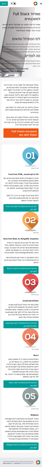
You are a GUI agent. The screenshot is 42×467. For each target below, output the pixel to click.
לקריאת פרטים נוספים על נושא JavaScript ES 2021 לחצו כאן (21, 324)
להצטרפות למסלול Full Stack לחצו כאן (24, 133)
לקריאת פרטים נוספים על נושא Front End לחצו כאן (21, 208)
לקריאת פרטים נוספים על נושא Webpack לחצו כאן (21, 446)
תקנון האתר (17, 463)
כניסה (4, 3)
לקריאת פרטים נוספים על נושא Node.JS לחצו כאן (22, 270)
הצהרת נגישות (6, 463)
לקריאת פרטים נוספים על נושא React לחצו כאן (23, 384)
